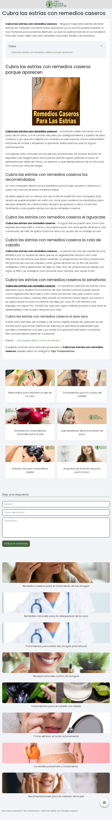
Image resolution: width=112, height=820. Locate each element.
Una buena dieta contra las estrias (38, 340)
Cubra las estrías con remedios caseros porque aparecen (42, 52)
